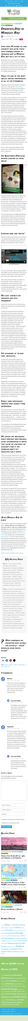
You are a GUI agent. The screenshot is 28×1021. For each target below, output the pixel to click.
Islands (10, 938)
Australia (11, 925)
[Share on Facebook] (14, 39)
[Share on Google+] (18, 39)
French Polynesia (12, 936)
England (3, 984)
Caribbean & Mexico (6, 23)
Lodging (3, 941)
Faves (13, 23)
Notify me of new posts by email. (10, 823)
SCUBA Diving (9, 25)
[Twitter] (17, 6)
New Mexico (19, 991)
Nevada (15, 940)
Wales (20, 951)
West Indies (7, 666)
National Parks (10, 940)
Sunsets (8, 946)
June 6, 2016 (5, 912)
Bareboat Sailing (8, 664)
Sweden (11, 946)
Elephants (12, 933)
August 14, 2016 (6, 887)
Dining (2, 933)
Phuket (24, 940)
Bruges (2, 981)
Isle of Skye (16, 938)
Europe (19, 932)
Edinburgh (6, 933)
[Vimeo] (19, 6)
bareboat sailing (18, 87)
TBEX (14, 946)
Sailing (3, 25)
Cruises (23, 930)
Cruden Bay (19, 930)
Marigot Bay (22, 664)
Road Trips (4, 943)
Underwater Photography (9, 949)
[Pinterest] (14, 6)
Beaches (3, 927)
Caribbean (15, 664)
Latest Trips (19, 23)
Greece (19, 935)
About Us (2, 975)
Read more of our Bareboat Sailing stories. (12, 553)
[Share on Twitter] (16, 39)
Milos (7, 940)
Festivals (3, 935)
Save (22, 39)
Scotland (16, 943)
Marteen (9, 678)
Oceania (3, 880)
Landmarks (23, 938)
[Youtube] (22, 6)
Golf (6, 986)
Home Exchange (5, 878)
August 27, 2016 (6, 861)
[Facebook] (9, 6)
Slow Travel (3, 1000)
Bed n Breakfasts (17, 978)
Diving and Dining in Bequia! (11, 909)
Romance (23, 994)
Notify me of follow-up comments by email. (13, 819)
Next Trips (19, 878)
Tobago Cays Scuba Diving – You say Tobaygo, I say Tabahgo (13, 857)
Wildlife (17, 1004)
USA (9, 951)
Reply (18, 680)
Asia (7, 924)
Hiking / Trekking (22, 986)
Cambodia (11, 927)
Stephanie (10, 727)
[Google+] (11, 6)
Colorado (15, 930)
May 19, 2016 (15, 36)
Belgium (7, 927)
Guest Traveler (15, 986)
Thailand (20, 946)
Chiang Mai (9, 930)
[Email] (6, 6)
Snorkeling (9, 1000)
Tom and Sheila (7, 36)
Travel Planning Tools (8, 1002)
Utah (21, 1002)
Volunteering (15, 951)
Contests (23, 981)
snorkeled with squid (6, 536)
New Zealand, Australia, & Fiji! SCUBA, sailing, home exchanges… (14, 884)
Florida (6, 935)
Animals (2, 925)
